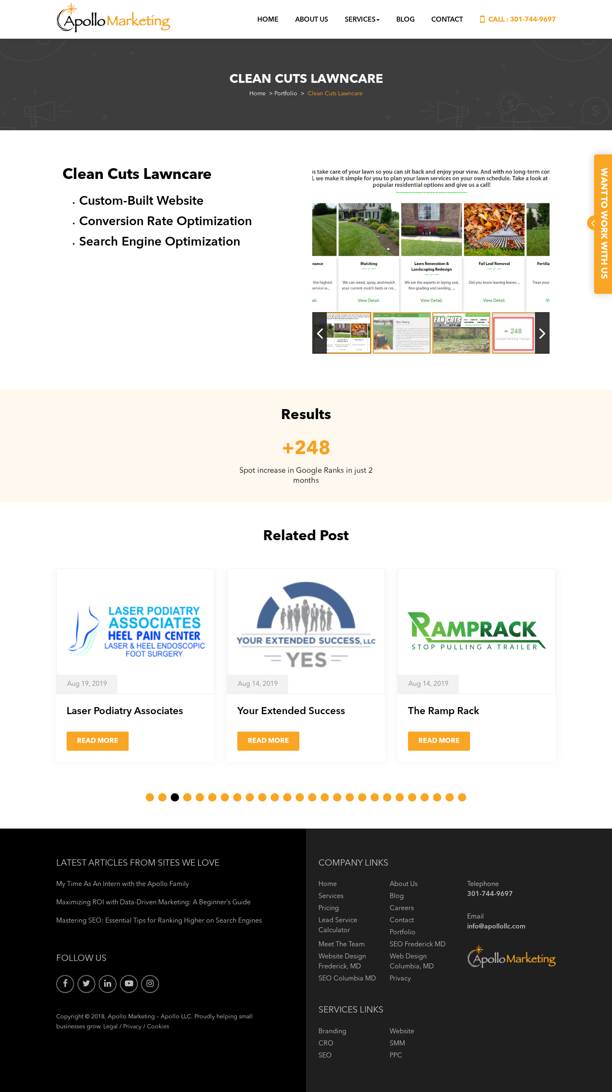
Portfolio (285, 94)
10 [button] (262, 797)
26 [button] (462, 797)
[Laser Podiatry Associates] (135, 631)
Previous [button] (319, 333)
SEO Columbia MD (347, 978)
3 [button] (175, 797)
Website (402, 1031)
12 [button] (287, 797)
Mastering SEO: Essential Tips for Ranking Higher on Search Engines (159, 921)
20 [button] (387, 797)
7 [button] (225, 797)
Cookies (158, 1027)
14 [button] (312, 797)
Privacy (132, 1027)
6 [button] (212, 797)
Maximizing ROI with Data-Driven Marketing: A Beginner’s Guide (153, 902)
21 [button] (400, 797)
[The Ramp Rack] (476, 631)
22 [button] (412, 797)
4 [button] (187, 797)
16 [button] (337, 797)
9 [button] (250, 797)
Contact (447, 20)
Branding (332, 1031)
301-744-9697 (533, 20)
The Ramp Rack (443, 712)
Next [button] (542, 333)
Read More (97, 741)
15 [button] (325, 797)
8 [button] (237, 797)
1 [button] (150, 797)
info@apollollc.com (496, 926)
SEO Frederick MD (417, 944)
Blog (405, 20)
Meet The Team (341, 944)
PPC (396, 1055)
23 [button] (424, 797)
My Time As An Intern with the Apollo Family (122, 884)
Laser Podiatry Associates (125, 712)
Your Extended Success (291, 712)
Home (268, 20)
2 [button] (162, 797)
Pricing (328, 908)
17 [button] (350, 797)
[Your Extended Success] (306, 631)
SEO (325, 1055)
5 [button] (200, 797)
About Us (311, 20)
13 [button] (300, 797)
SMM (397, 1043)
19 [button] (375, 797)
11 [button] (275, 797)
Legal (110, 1027)
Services (360, 20)
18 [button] (362, 797)
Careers (402, 908)
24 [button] (437, 797)
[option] (431, 238)
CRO (325, 1043)
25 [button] (449, 797)
